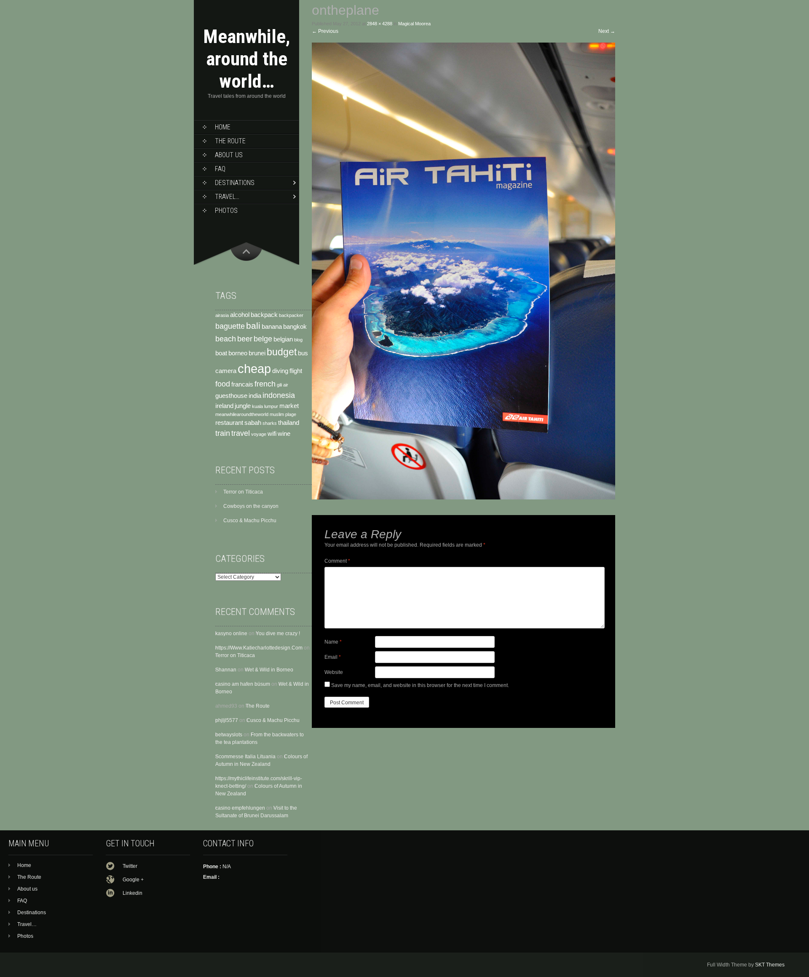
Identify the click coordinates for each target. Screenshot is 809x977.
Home (222, 127)
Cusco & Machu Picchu (249, 520)
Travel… (227, 197)
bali (253, 326)
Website (333, 672)
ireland (224, 406)
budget (282, 351)
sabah (252, 422)
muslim (277, 414)
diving (280, 371)
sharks (270, 423)
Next (606, 31)
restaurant (229, 422)
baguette (230, 326)
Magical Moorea (414, 23)
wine (284, 433)
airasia (222, 315)
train (222, 433)
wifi (272, 433)
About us (229, 155)
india (255, 395)
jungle (243, 406)
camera (225, 371)
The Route (230, 141)
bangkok (295, 326)
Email (332, 657)
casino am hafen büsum (242, 684)
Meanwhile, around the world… (246, 58)
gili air (282, 384)
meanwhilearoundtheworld (241, 414)
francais (242, 384)
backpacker (291, 315)
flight (295, 371)
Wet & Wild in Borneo (269, 670)
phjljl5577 (226, 720)
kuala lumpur (265, 406)
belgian (283, 339)
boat (221, 353)
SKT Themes (770, 965)
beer (244, 338)
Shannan (225, 670)
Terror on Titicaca (243, 492)
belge (263, 338)
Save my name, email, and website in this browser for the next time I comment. (420, 685)
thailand (288, 422)
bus (303, 353)
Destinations (234, 183)
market (289, 406)
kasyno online (231, 633)
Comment (337, 561)
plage (290, 414)
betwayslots (228, 735)
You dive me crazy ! (278, 633)
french (265, 383)
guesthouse (231, 395)
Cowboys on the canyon (251, 506)
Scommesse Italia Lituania (245, 757)
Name (333, 642)
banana (272, 326)
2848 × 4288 (379, 23)
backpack (264, 314)
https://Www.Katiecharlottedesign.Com (259, 648)
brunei (257, 353)
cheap (254, 369)
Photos (226, 211)
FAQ (220, 169)
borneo (237, 353)
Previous (325, 31)
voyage (258, 434)
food (222, 383)
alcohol (239, 314)
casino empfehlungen (240, 808)
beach (225, 338)
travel (240, 433)
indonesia (279, 395)
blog (298, 339)
